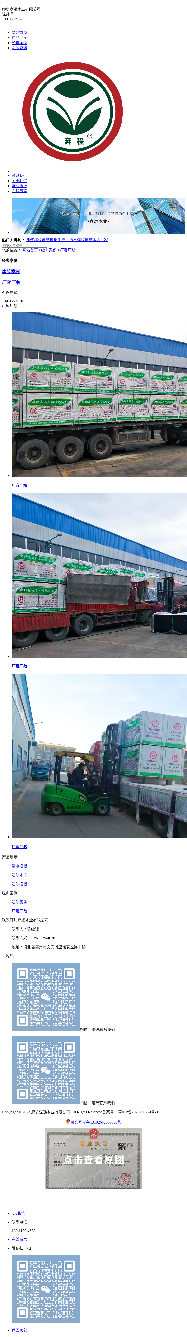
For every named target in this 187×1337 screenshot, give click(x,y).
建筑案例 (11, 271)
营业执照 (19, 186)
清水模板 (77, 240)
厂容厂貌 (67, 250)
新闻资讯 (19, 48)
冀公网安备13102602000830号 (96, 1122)
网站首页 (19, 32)
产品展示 (19, 38)
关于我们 (19, 181)
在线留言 (19, 191)
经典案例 (19, 43)
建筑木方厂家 (96, 240)
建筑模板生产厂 (55, 240)
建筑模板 (34, 240)
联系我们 (19, 176)
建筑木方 (19, 875)
